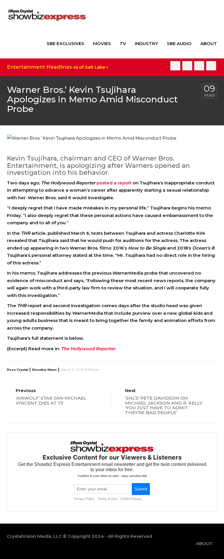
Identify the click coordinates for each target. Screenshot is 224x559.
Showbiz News (44, 370)
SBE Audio (179, 43)
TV (123, 43)
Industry (146, 43)
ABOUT (208, 43)
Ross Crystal (17, 370)
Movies (102, 43)
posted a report (115, 183)
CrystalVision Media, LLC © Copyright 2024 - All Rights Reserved (79, 536)
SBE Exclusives (65, 43)
